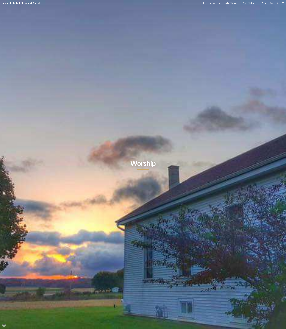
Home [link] (204, 3)
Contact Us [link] (274, 3)
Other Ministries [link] (249, 3)
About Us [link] (214, 3)
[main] (143, 164)
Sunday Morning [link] (230, 3)
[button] (283, 3)
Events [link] (264, 3)
